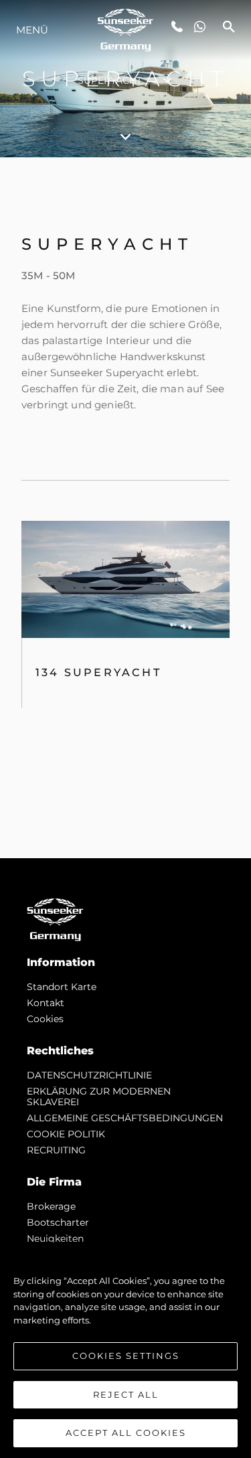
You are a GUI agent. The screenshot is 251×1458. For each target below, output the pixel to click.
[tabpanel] (125, 507)
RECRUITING (56, 1150)
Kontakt (45, 1003)
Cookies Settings (125, 1355)
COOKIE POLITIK (66, 1134)
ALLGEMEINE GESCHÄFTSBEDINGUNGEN (125, 1118)
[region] (125, 1350)
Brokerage (51, 1206)
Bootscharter (58, 1222)
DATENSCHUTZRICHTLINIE (89, 1075)
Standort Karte (61, 987)
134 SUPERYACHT (98, 672)
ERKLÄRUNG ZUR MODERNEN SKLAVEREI (99, 1096)
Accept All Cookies (126, 1432)
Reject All (126, 1394)
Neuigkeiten (55, 1238)
